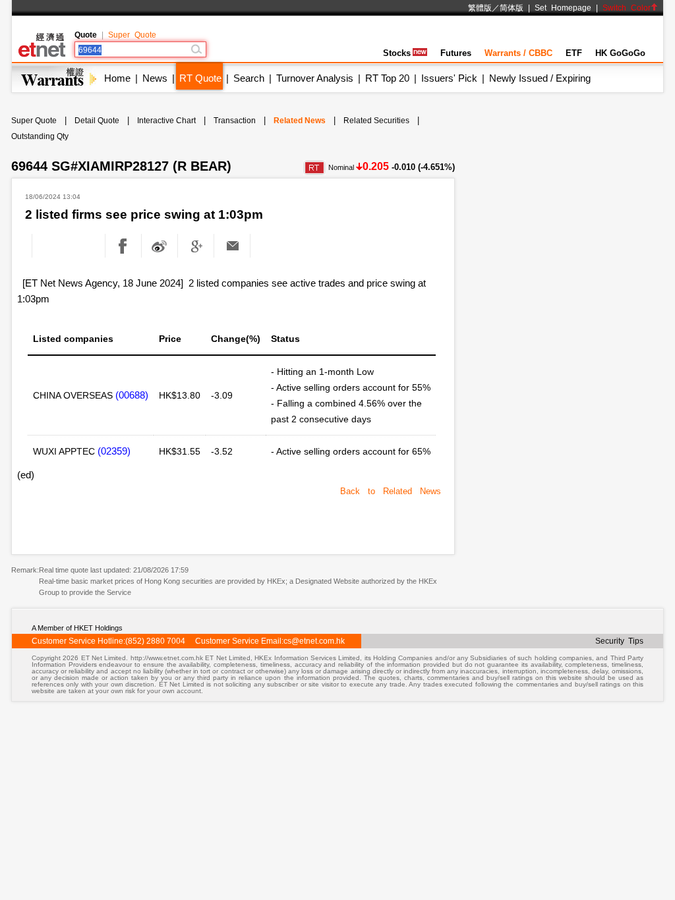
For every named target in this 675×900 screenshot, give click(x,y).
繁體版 (480, 8)
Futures (455, 53)
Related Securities (376, 120)
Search (248, 78)
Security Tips (619, 641)
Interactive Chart (166, 120)
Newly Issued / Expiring (540, 78)
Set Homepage (563, 8)
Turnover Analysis (314, 78)
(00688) (131, 395)
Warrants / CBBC (518, 53)
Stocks (397, 53)
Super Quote (132, 35)
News (154, 78)
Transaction (235, 120)
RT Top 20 (387, 78)
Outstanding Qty (40, 136)
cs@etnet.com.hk (314, 641)
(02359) (114, 451)
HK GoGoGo (620, 53)
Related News (300, 120)
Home (117, 78)
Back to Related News (390, 491)
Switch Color (626, 8)
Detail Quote (96, 120)
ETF (574, 53)
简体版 (511, 8)
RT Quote (200, 78)
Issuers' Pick (449, 78)
